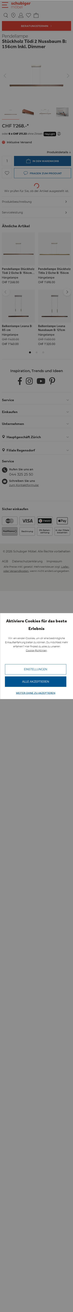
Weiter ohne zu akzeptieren (35, 693)
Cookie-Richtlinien (36, 650)
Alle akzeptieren (35, 681)
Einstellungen (35, 669)
